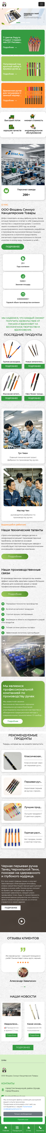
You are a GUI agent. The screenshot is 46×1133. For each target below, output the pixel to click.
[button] (18, 22)
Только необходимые (23, 1114)
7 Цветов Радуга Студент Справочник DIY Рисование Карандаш (12, 40)
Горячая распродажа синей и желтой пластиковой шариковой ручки (33, 832)
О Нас (28, 1129)
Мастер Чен (23, 511)
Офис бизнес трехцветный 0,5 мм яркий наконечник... (34, 394)
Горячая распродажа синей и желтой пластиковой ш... (11, 362)
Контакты (40, 1129)
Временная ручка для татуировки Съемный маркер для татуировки (12, 93)
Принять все (23, 1120)
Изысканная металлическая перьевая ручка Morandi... (12, 394)
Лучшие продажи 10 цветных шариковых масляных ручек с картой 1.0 (33, 807)
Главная (6, 1129)
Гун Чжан (23, 453)
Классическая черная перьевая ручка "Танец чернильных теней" (33, 756)
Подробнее (11, 366)
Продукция (17, 1129)
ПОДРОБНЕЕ (13, 246)
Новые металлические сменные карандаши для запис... (34, 362)
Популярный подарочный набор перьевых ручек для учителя (12, 66)
